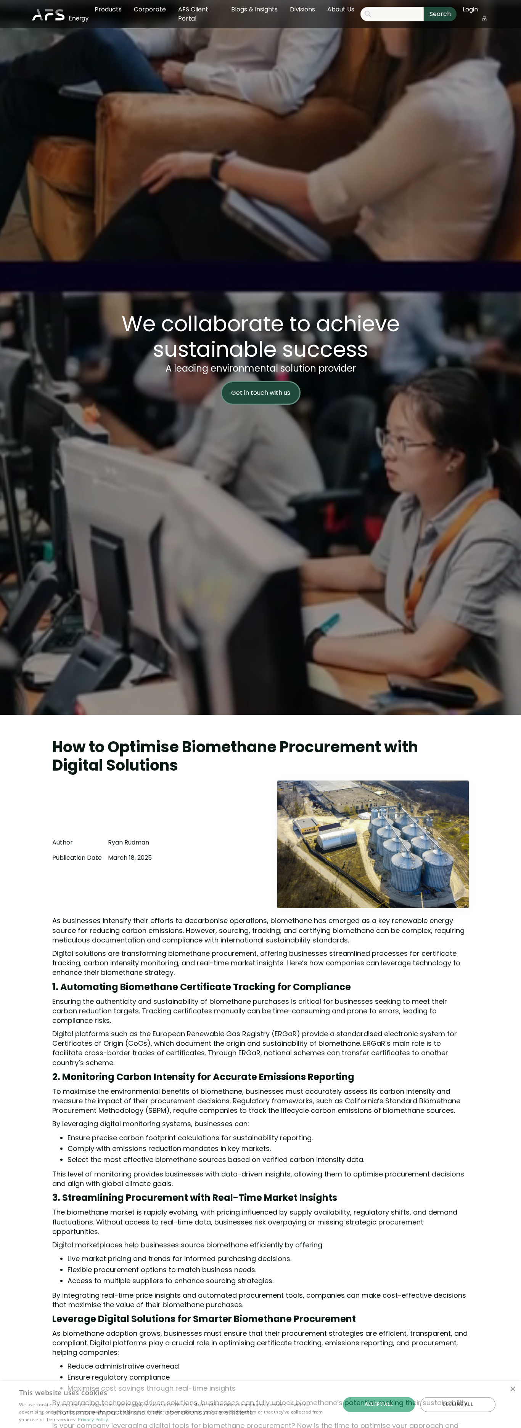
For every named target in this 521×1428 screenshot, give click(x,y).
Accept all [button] (379, 1404)
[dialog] (260, 1404)
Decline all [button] (457, 1404)
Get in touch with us (260, 392)
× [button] (512, 1389)
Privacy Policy (93, 1419)
